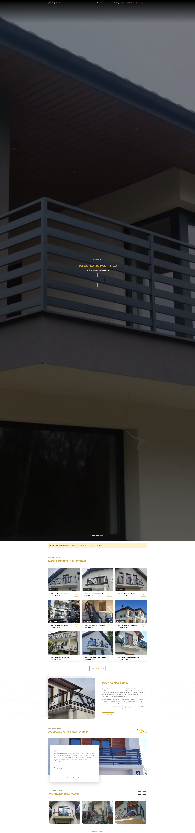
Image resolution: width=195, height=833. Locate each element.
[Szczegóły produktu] (76, 594)
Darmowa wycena (141, 3)
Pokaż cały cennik (96, 668)
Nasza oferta (107, 714)
